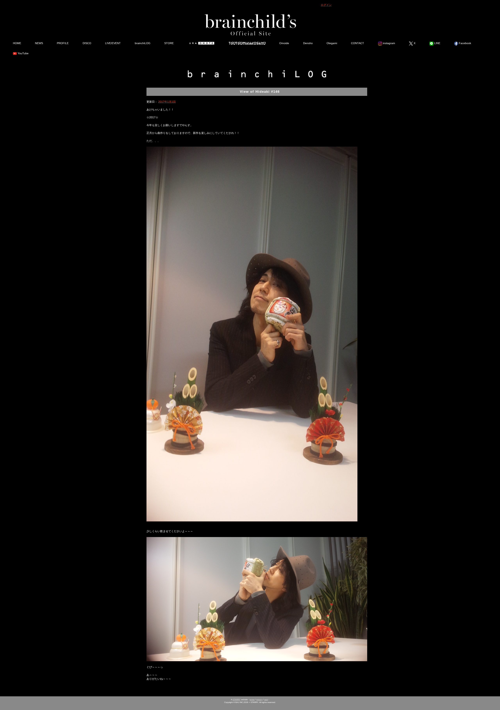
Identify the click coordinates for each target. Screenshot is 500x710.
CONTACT (357, 43)
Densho (308, 43)
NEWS (39, 43)
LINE (436, 43)
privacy (259, 699)
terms (252, 699)
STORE (169, 43)
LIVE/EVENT (113, 43)
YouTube (23, 53)
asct (266, 699)
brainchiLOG (142, 43)
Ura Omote (201, 43)
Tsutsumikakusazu (247, 43)
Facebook (464, 43)
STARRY (236, 699)
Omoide (284, 43)
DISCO (87, 43)
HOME (17, 43)
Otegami (332, 43)
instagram (388, 43)
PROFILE (63, 43)
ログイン (326, 4)
